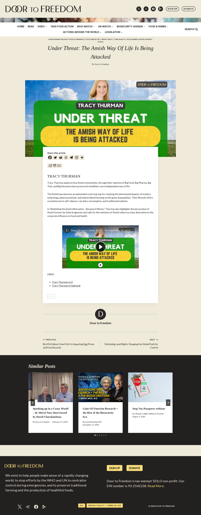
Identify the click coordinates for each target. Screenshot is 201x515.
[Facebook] (153, 8)
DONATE (189, 9)
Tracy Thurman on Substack (66, 285)
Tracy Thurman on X (62, 282)
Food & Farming (76, 39)
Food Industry (92, 39)
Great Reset (107, 39)
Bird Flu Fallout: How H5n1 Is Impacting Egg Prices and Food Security (68, 344)
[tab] (95, 435)
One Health (120, 39)
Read (31, 26)
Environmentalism (58, 39)
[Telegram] (146, 8)
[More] (82, 157)
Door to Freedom (102, 64)
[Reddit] (60, 157)
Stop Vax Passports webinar (148, 408)
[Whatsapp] (66, 157)
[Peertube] (160, 8)
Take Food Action (62, 26)
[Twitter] (138, 8)
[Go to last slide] (33, 402)
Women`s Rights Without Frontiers (149, 414)
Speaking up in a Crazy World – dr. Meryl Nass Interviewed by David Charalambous (50, 412)
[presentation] (50, 387)
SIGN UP (172, 9)
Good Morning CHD (93, 422)
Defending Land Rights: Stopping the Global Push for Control (131, 344)
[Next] (168, 402)
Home (20, 26)
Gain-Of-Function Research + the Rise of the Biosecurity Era (100, 412)
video (51, 296)
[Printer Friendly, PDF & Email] (54, 166)
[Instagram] (76, 157)
